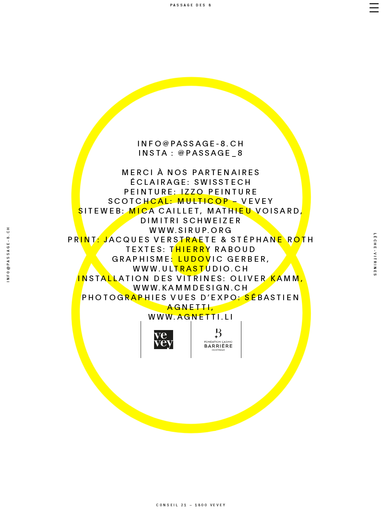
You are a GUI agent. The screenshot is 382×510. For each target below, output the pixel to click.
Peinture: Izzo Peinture (191, 191)
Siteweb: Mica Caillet (139, 210)
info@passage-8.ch (191, 143)
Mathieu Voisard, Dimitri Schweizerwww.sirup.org (222, 219)
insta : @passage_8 (191, 152)
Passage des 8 (191, 4)
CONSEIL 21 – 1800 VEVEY (191, 505)
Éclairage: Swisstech (191, 181)
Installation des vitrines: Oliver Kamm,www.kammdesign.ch (191, 282)
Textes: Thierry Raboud (191, 249)
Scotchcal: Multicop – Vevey (191, 200)
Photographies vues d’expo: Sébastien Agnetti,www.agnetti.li (191, 306)
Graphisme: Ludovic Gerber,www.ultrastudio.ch (191, 263)
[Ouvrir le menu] (374, 8)
